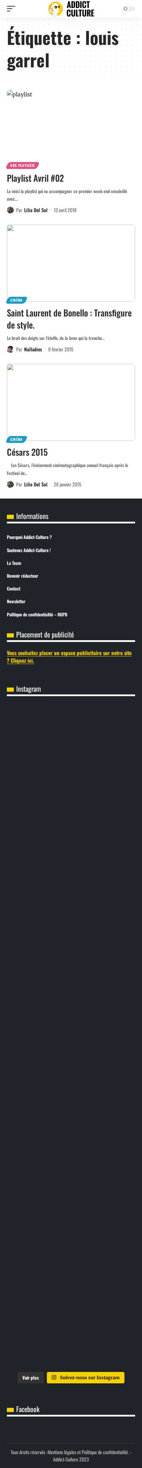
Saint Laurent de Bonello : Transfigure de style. (69, 318)
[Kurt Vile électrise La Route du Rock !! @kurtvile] (71, 1036)
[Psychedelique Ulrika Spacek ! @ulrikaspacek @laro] (71, 1110)
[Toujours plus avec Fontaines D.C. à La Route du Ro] (71, 890)
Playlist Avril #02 (35, 177)
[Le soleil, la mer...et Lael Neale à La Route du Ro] (71, 1330)
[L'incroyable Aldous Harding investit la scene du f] (71, 1183)
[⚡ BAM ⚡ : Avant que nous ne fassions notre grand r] (71, 743)
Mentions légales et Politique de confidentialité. (88, 1452)
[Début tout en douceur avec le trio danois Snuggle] (71, 1256)
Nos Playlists (22, 165)
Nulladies (33, 349)
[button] (13, 8)
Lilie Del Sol (36, 210)
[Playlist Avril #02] (71, 128)
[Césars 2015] (71, 402)
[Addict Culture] (71, 9)
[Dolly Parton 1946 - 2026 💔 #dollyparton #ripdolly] (71, 816)
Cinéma (16, 300)
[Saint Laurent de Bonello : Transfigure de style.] (71, 263)
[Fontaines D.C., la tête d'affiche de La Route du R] (71, 963)
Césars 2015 (27, 451)
